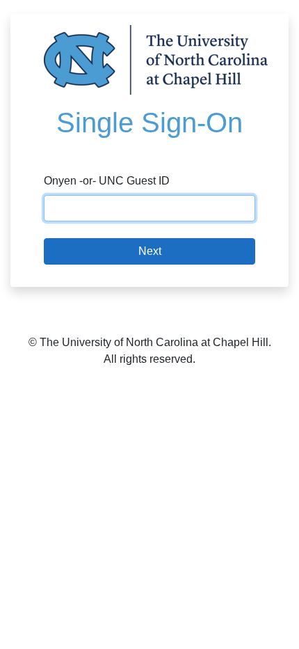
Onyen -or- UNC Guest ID (107, 181)
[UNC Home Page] (156, 59)
